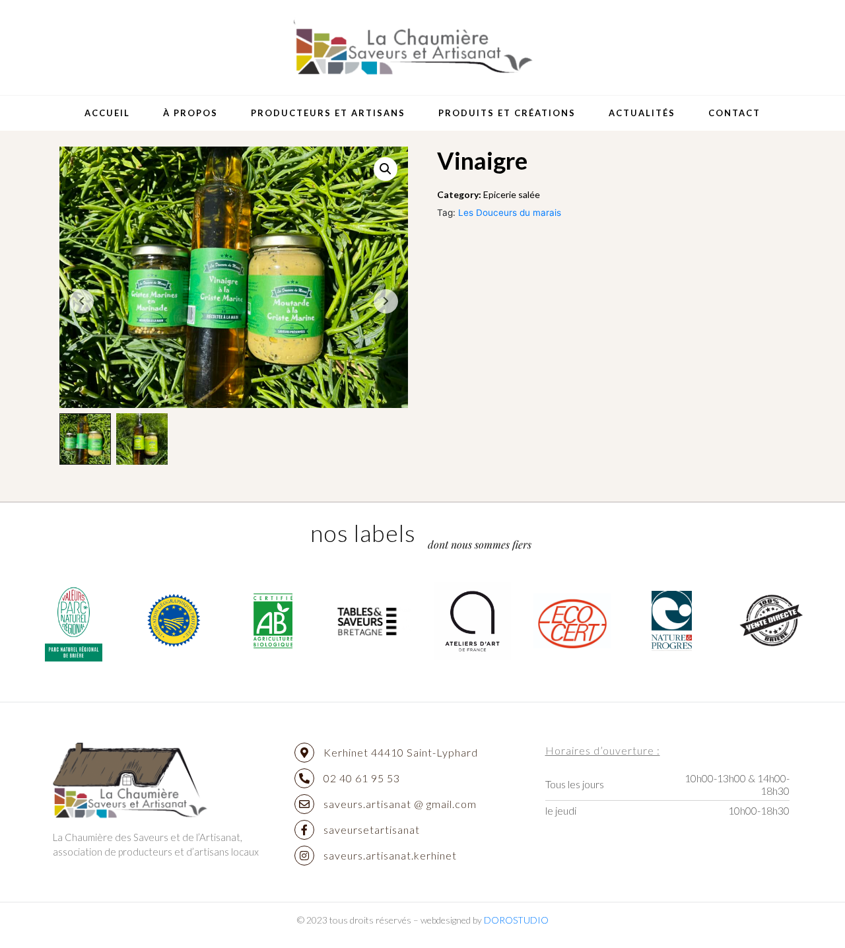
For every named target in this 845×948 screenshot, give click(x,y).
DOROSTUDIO (516, 920)
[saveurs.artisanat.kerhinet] (304, 855)
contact (734, 113)
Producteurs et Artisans (328, 113)
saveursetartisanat (371, 829)
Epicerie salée (511, 194)
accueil (107, 113)
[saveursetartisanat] (304, 830)
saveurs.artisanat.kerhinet (390, 855)
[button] (385, 169)
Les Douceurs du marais (509, 212)
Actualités (642, 113)
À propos (190, 113)
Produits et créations (507, 113)
